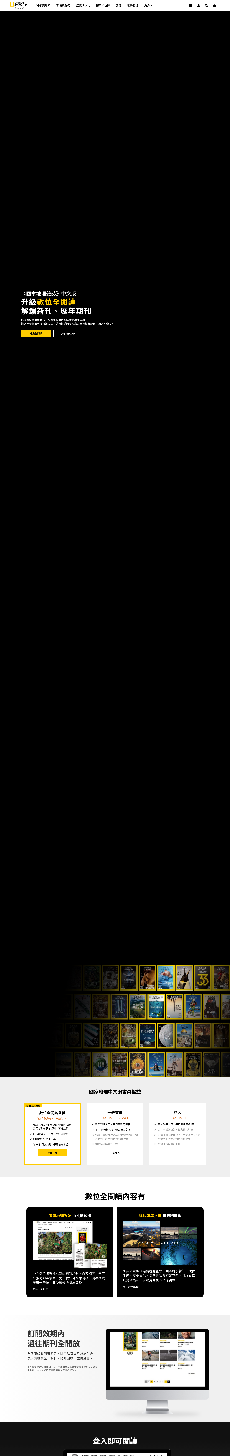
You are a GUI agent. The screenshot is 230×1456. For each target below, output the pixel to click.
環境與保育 (63, 5)
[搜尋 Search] (206, 6)
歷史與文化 (83, 5)
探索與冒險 (103, 5)
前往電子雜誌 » (41, 1289)
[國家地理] (18, 8)
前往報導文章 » (131, 1286)
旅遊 (118, 5)
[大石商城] (214, 6)
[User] (198, 6)
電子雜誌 (132, 5)
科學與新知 (43, 5)
